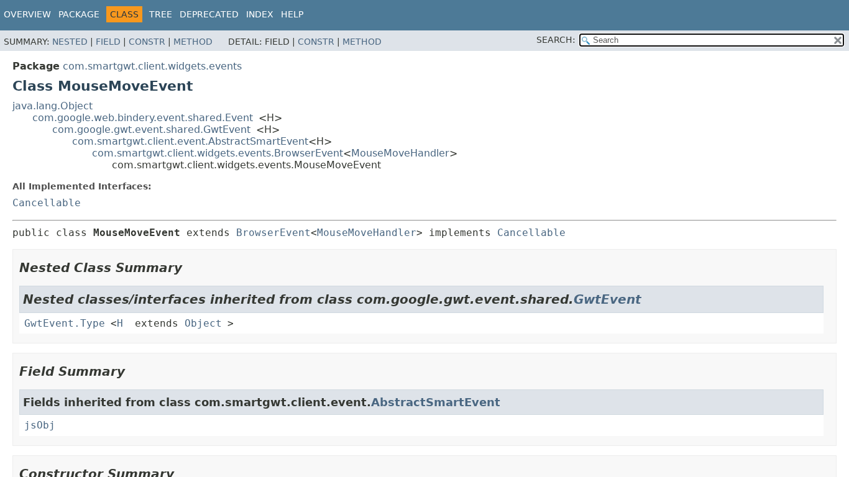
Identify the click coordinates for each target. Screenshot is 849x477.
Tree (160, 14)
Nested (70, 42)
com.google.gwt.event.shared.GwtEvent (151, 129)
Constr (147, 42)
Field (108, 42)
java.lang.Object (52, 106)
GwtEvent (607, 299)
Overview (27, 14)
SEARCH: (556, 40)
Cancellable (46, 203)
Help (292, 14)
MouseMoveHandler (400, 153)
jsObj (39, 425)
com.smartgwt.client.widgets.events (152, 66)
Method (193, 42)
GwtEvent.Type (64, 323)
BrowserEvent (273, 232)
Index (259, 14)
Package (78, 14)
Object (203, 323)
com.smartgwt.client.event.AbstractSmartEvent (190, 141)
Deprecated (209, 14)
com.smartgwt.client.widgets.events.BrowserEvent (217, 153)
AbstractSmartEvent (435, 402)
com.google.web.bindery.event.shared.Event (142, 118)
